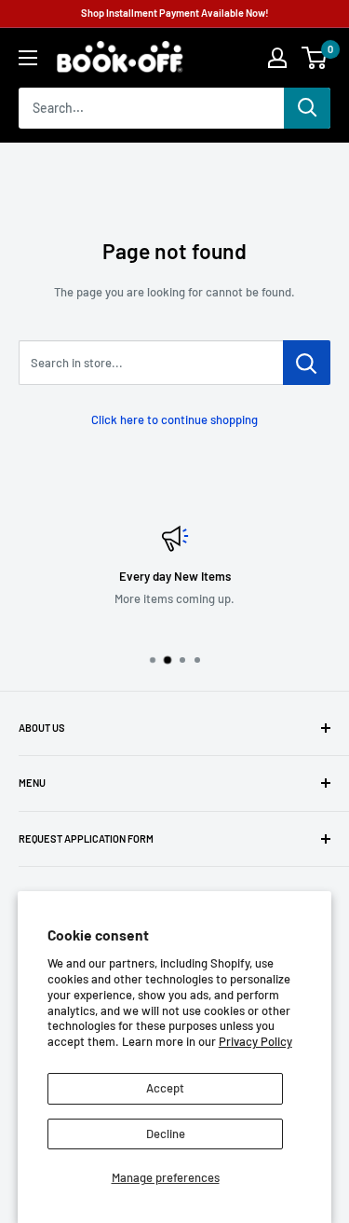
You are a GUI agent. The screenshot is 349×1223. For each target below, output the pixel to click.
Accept (165, 1087)
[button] (314, 58)
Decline (165, 1133)
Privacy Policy (255, 1041)
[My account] (277, 58)
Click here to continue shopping (174, 419)
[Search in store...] (306, 362)
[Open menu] (28, 57)
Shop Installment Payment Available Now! (175, 13)
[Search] (307, 108)
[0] (315, 58)
